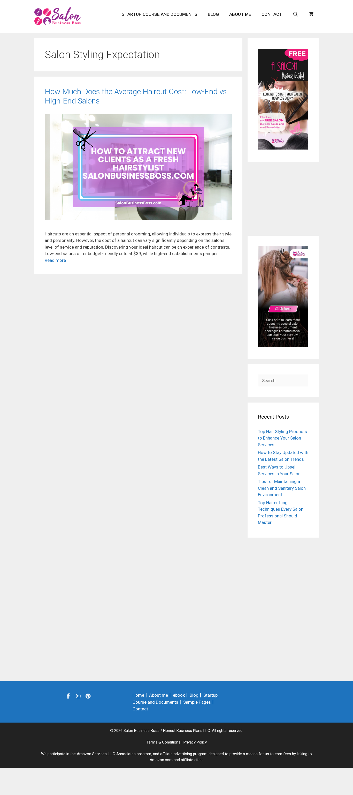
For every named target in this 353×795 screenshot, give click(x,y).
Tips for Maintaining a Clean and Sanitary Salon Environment (282, 488)
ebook (179, 695)
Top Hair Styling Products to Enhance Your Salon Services (282, 438)
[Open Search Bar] (295, 14)
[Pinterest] (88, 696)
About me (240, 14)
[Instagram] (78, 696)
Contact (272, 14)
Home (138, 695)
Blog (213, 14)
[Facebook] (68, 696)
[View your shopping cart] (311, 14)
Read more (55, 260)
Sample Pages (197, 702)
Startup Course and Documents (159, 14)
